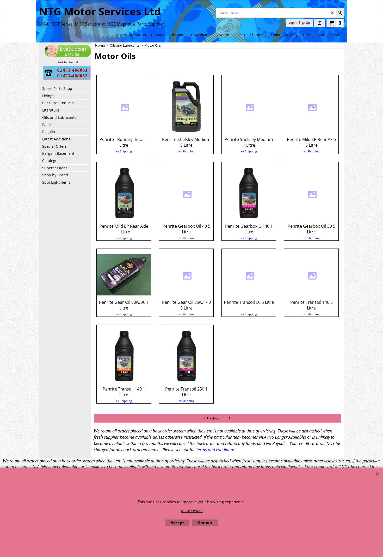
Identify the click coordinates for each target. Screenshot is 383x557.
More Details (192, 510)
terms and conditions (215, 450)
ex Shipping (124, 151)
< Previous (211, 418)
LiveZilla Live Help (68, 62)
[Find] (340, 12)
